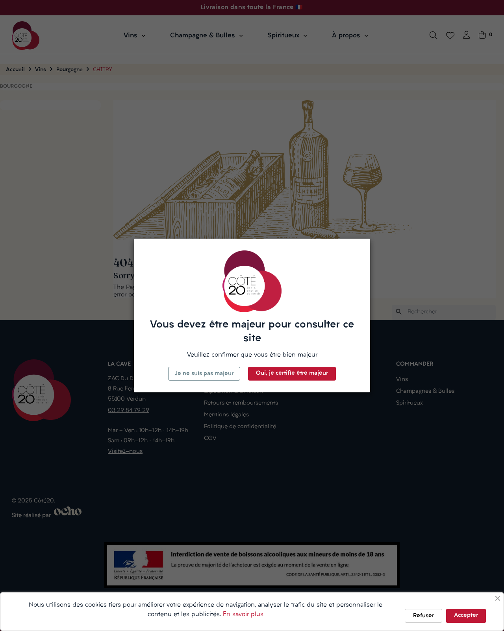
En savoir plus (243, 614)
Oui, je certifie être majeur (292, 373)
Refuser (423, 616)
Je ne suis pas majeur (204, 374)
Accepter (466, 615)
